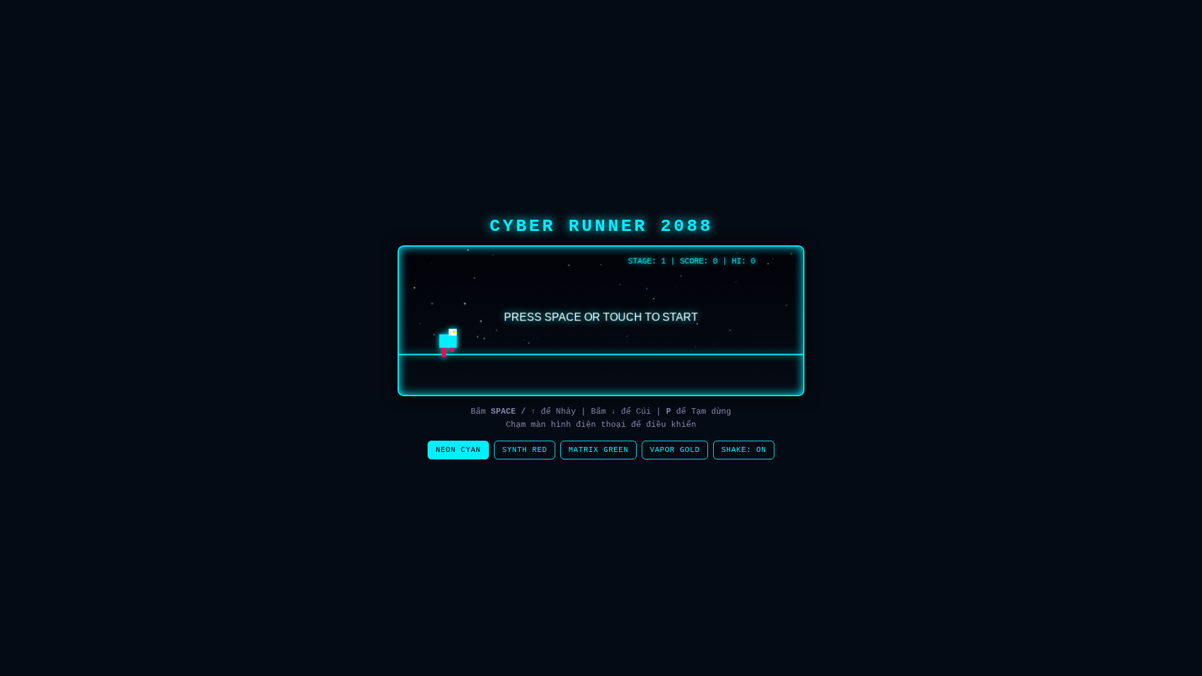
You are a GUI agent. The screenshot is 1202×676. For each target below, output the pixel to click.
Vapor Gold (675, 450)
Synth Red (524, 450)
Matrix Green (598, 450)
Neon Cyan (458, 450)
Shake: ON (743, 450)
